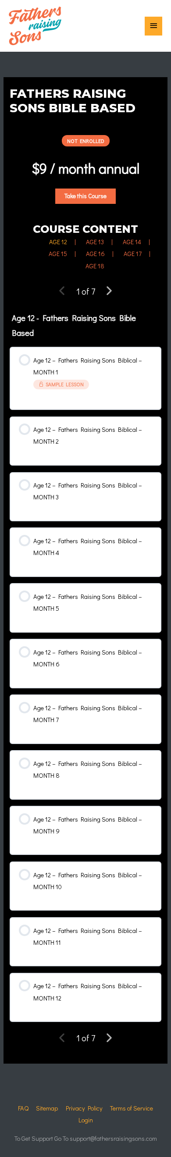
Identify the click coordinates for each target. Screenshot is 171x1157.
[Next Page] (109, 291)
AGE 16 (95, 253)
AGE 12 (58, 242)
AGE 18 (95, 266)
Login (85, 1120)
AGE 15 (58, 253)
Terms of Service (131, 1108)
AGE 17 (133, 253)
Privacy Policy (84, 1108)
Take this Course (85, 196)
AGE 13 (95, 242)
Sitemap (47, 1108)
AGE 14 (132, 242)
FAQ (23, 1108)
